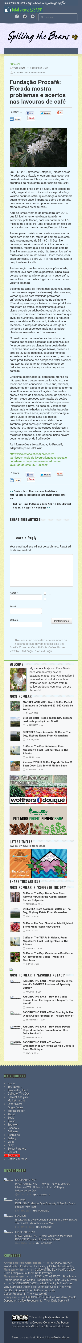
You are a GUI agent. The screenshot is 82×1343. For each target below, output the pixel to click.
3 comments (43, 1194)
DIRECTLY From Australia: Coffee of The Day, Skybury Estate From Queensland (47, 733)
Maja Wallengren (55, 1317)
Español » (14, 1128)
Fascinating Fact (18, 1090)
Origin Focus (15, 1107)
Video (11, 1141)
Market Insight (16, 1100)
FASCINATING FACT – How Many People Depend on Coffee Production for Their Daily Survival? (46, 1030)
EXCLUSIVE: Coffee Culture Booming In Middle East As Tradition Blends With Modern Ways (46, 1221)
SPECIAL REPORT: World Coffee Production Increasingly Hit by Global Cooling (39, 1264)
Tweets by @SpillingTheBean (27, 845)
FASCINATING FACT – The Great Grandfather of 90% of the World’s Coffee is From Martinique (48, 1046)
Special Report (16, 1111)
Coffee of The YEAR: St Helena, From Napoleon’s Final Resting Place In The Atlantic (45, 941)
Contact (12, 1152)
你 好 (11, 1145)
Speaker (13, 1124)
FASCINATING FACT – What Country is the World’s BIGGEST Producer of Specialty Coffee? (47, 984)
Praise (11, 1121)
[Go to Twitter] (25, 16)
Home (11, 1083)
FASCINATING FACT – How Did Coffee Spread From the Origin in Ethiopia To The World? (48, 1000)
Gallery (12, 1138)
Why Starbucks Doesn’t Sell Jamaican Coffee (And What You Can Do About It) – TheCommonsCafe (38, 1288)
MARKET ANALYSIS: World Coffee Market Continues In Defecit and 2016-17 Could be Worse (48, 705)
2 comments (42, 1210)
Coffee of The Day (19, 1093)
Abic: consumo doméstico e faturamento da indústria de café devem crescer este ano (40, 642)
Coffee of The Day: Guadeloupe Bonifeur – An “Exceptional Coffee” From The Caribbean (47, 956)
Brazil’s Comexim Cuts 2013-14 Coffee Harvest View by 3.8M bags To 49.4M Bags (38, 649)
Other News (15, 1104)
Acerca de (14, 1135)
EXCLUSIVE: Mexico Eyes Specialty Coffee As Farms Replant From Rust (45, 1205)
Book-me (13, 1155)
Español (15, 64)
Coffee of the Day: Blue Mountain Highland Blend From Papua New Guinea (48, 924)
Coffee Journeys (17, 1159)
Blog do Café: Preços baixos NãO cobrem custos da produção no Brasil (47, 719)
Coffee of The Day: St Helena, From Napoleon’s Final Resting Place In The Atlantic (45, 750)
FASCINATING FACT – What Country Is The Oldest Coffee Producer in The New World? (48, 1013)
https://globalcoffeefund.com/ (53, 1337)
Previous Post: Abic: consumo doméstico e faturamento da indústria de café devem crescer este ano (37, 494)
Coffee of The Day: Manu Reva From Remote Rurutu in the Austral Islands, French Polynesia (45, 896)
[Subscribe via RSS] (33, 16)
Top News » (15, 1086)
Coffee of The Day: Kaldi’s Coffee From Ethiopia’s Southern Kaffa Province (39, 1271)
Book (11, 1117)
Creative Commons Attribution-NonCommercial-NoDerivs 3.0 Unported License (41, 1324)
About (11, 1114)
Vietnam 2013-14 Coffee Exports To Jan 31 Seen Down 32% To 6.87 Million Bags (47, 763)
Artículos (13, 1131)
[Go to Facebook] (17, 16)
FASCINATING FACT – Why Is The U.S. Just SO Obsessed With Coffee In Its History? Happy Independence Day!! (42, 1187)
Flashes (20, 1199)
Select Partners (17, 1148)
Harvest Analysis (18, 1097)
